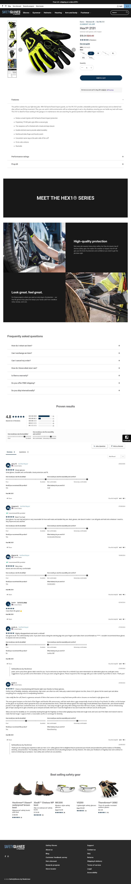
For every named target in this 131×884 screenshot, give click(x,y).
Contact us (91, 850)
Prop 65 (14, 164)
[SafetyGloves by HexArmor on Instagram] (5, 6)
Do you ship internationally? (23, 390)
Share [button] (10, 498)
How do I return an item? (21, 346)
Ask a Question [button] (100, 446)
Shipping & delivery (94, 861)
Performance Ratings (20, 157)
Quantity (83, 63)
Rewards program (28, 6)
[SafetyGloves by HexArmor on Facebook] (2, 6)
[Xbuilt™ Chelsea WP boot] (44, 789)
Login (120, 6)
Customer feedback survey (56, 857)
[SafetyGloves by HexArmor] (11, 13)
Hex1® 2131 (10, 493)
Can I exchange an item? (21, 353)
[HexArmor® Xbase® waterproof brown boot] (22, 789)
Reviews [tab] (9, 452)
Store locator (40, 6)
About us (49, 850)
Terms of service (94, 865)
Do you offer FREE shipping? (23, 383)
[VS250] (87, 789)
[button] (27, 12)
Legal (89, 869)
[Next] (116, 801)
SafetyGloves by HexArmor (19, 879)
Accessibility (92, 873)
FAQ (88, 854)
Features (15, 100)
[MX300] (65, 789)
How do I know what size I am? (24, 368)
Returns (90, 857)
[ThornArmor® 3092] (108, 789)
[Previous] (14, 801)
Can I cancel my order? (21, 361)
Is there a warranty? (19, 375)
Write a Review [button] (118, 446)
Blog (9, 6)
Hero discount (17, 6)
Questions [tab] (22, 452)
